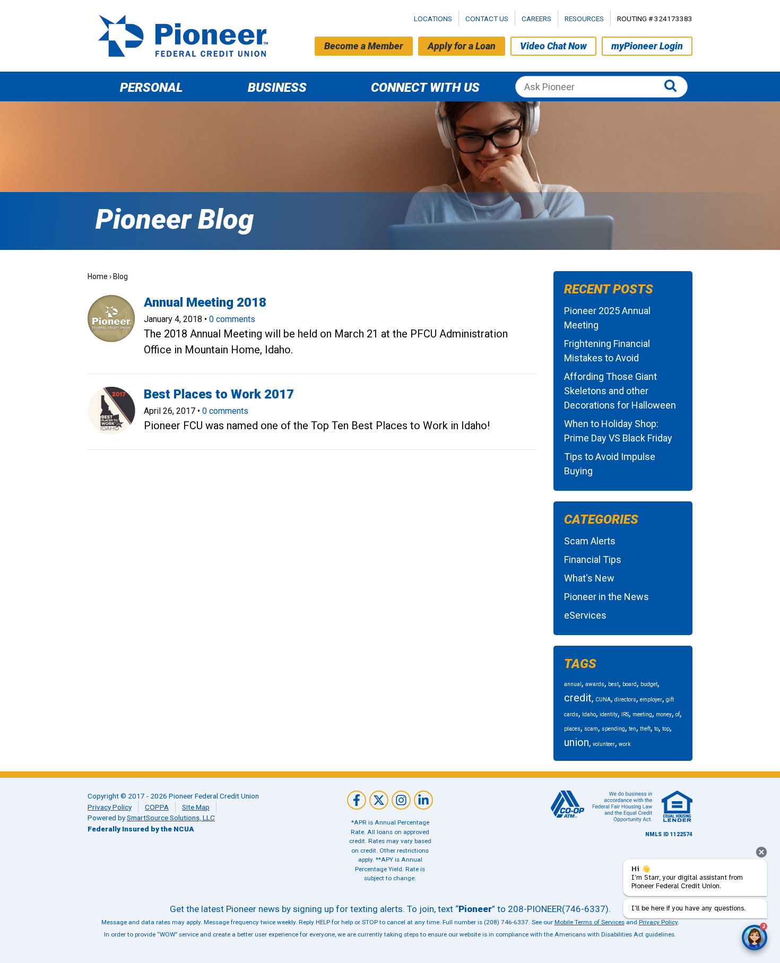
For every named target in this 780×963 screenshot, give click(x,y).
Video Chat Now (553, 45)
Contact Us (486, 18)
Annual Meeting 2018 (205, 302)
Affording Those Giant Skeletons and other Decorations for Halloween (620, 391)
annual (573, 684)
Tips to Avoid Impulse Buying (609, 463)
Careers (536, 18)
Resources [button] (584, 18)
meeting (642, 714)
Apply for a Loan (462, 45)
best (613, 684)
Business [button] (277, 87)
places (572, 729)
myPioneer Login (647, 45)
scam (591, 729)
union (576, 742)
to (656, 729)
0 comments (232, 319)
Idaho (589, 714)
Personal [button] (151, 87)
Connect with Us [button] (425, 87)
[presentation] (761, 852)
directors (625, 699)
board (629, 684)
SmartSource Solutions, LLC (171, 817)
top (666, 729)
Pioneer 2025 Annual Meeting (607, 318)
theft (645, 729)
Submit (672, 86)
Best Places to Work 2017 (219, 394)
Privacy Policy (110, 807)
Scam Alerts (590, 540)
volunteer (604, 744)
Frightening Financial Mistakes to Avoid (607, 350)
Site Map (196, 807)
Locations (433, 18)
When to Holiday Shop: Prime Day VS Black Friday (618, 431)
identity (609, 714)
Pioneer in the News (606, 596)
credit (578, 697)
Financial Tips (592, 559)
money (664, 714)
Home (98, 276)
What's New (589, 578)
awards (594, 684)
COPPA (157, 807)
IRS (625, 714)
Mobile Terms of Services (589, 922)
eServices (585, 615)
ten (632, 729)
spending (613, 729)
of (677, 714)
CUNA (603, 699)
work (624, 744)
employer (651, 699)
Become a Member (363, 45)
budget (648, 684)
